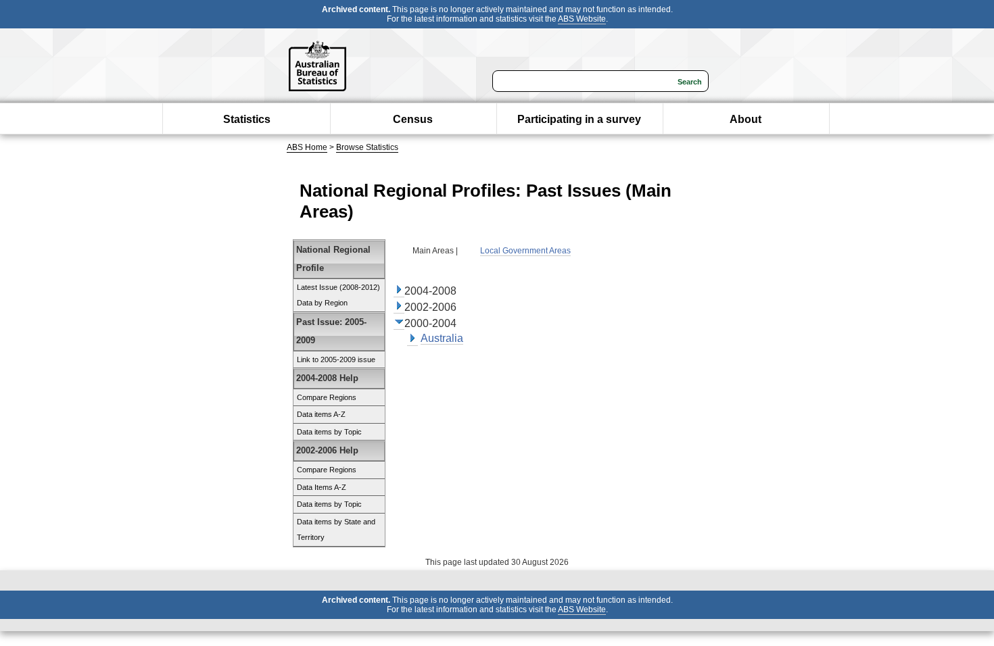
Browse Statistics (367, 147)
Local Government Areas (525, 250)
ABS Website (582, 19)
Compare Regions (326, 397)
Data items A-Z (321, 414)
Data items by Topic (329, 432)
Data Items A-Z (321, 487)
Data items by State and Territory (336, 530)
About (745, 119)
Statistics (246, 119)
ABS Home (307, 147)
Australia (442, 338)
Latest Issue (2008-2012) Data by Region (338, 295)
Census (413, 119)
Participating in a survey (579, 119)
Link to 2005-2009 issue (336, 359)
